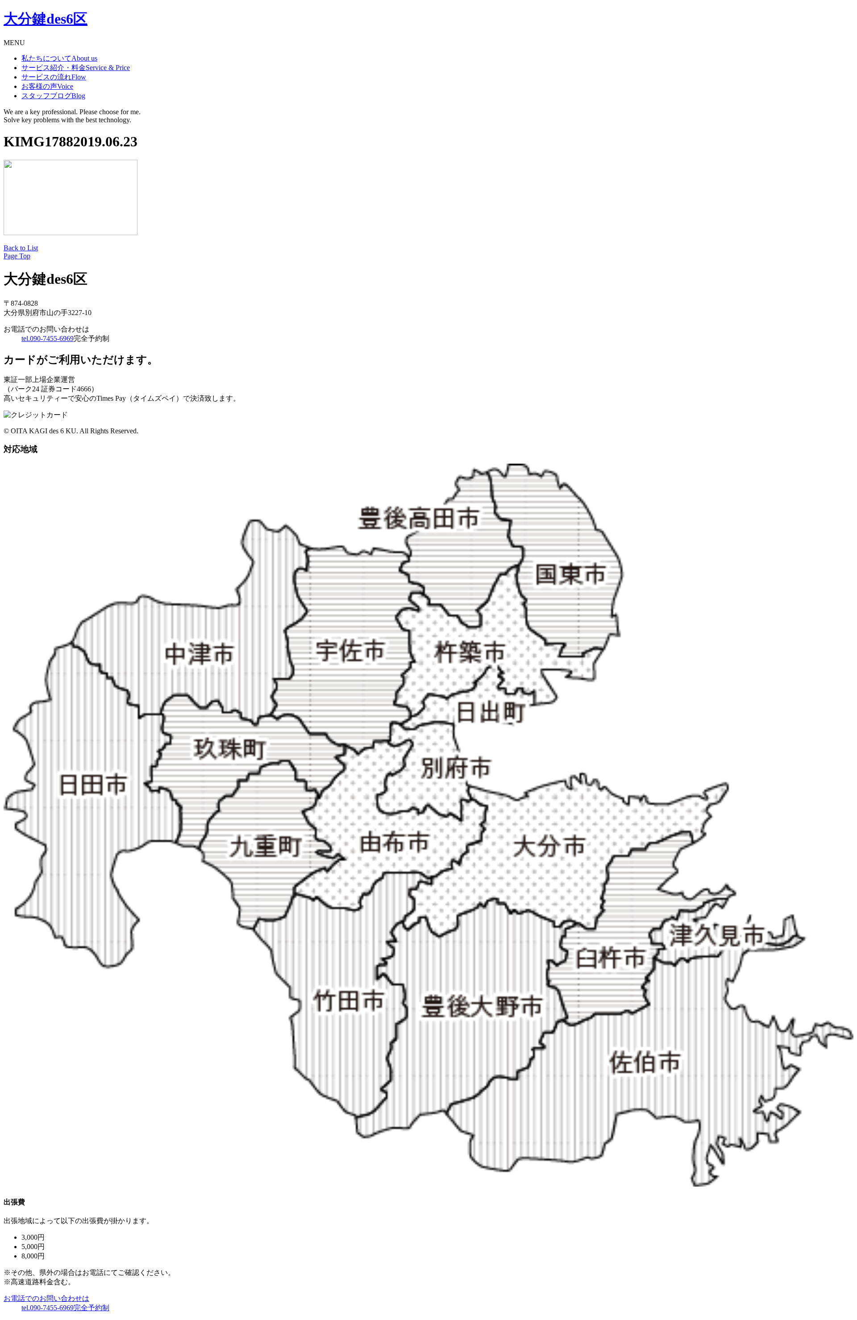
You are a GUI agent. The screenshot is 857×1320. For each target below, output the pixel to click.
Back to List (21, 248)
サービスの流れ (53, 77)
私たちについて (59, 58)
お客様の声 (47, 86)
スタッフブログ (53, 96)
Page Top (17, 256)
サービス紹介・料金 (75, 67)
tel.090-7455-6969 (47, 338)
